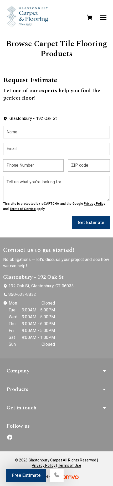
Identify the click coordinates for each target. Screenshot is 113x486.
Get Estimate (91, 222)
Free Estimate (26, 475)
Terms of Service (23, 209)
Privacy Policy (94, 203)
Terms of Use (69, 465)
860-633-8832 (22, 294)
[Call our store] (57, 475)
